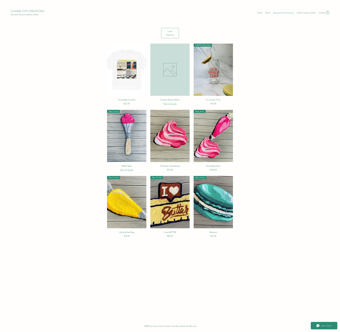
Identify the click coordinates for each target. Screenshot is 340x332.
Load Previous (170, 33)
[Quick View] (126, 70)
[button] (327, 13)
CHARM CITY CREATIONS (27, 11)
